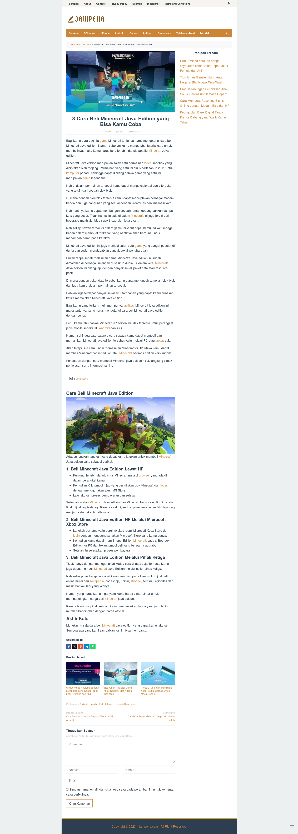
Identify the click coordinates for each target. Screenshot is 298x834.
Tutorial (108, 704)
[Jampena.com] (86, 19)
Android (105, 328)
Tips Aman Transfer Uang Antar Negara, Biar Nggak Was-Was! (118, 691)
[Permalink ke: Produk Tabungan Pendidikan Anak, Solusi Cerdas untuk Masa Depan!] (158, 673)
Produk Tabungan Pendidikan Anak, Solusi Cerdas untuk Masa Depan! (157, 691)
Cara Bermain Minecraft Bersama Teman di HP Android (89, 716)
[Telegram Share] (87, 646)
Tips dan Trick (96, 704)
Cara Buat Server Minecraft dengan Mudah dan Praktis (151, 716)
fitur (119, 293)
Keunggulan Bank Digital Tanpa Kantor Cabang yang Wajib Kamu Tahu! (203, 117)
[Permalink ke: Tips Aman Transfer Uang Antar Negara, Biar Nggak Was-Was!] (121, 673)
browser (145, 475)
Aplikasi (84, 704)
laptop (160, 340)
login (163, 485)
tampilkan (81, 378)
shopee (136, 581)
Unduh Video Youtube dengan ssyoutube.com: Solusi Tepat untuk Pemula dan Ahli (82, 691)
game (104, 140)
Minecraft (155, 150)
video (148, 163)
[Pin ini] (80, 646)
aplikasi (129, 305)
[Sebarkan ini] (68, 646)
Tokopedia (97, 581)
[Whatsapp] (93, 646)
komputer (73, 173)
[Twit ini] (74, 646)
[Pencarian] (227, 33)
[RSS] (229, 3)
